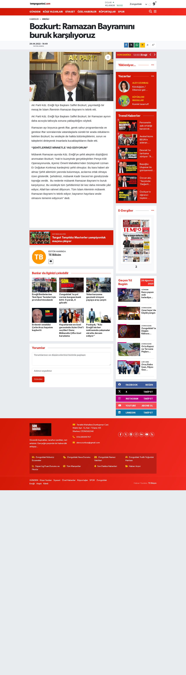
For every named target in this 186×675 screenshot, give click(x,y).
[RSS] (152, 434)
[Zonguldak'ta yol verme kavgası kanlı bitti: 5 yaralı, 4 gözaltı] (71, 285)
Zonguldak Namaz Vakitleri (105, 459)
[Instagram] (136, 434)
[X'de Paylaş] (131, 45)
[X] (125, 434)
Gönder (38, 379)
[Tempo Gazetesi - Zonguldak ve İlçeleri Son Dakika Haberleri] (40, 4)
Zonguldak (101, 480)
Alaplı (39, 483)
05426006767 (83, 437)
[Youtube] (146, 434)
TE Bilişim (152, 483)
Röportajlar (82, 480)
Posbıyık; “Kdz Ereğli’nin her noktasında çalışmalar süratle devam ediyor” (98, 330)
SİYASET (70, 11)
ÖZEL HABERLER (86, 11)
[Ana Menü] (155, 12)
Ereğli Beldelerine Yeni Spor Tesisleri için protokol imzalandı (44, 297)
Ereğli (45, 19)
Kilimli (45, 483)
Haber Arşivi (135, 466)
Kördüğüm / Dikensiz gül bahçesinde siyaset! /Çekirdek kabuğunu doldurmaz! (143, 89)
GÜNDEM (34, 11)
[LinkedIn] (141, 434)
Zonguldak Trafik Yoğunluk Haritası (139, 459)
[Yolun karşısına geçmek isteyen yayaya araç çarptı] (98, 285)
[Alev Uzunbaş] (124, 86)
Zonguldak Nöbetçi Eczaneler (43, 459)
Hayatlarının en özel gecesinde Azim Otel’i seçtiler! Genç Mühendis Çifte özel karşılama (71, 330)
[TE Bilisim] (39, 257)
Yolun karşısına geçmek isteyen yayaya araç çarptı (96, 297)
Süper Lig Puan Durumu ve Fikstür (46, 468)
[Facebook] (120, 434)
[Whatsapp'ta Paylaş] (136, 45)
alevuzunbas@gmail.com (88, 443)
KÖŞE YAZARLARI (53, 11)
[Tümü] (152, 65)
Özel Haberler (69, 480)
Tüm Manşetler (74, 466)
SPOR (121, 11)
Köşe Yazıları (46, 480)
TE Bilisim (54, 254)
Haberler (34, 19)
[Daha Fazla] (142, 45)
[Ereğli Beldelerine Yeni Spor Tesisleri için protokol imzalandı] (44, 285)
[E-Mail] (50, 261)
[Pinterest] (131, 434)
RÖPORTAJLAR (107, 11)
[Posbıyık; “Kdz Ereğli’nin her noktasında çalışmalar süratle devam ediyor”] (98, 315)
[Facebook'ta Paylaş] (126, 45)
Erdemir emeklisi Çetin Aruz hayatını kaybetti (42, 327)
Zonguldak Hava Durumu (78, 457)
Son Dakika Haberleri (107, 466)
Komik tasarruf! (140, 104)
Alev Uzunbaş (140, 83)
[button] (150, 55)
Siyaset (56, 480)
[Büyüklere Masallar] (124, 100)
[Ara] (151, 12)
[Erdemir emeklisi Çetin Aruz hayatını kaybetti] (44, 315)
